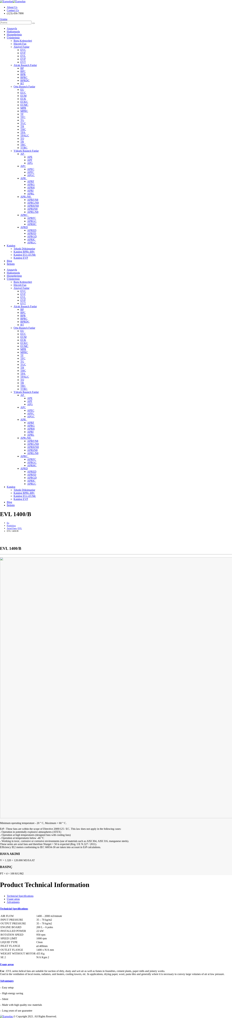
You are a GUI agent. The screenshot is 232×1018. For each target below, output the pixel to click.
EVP (23, 59)
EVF (23, 52)
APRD (24, 227)
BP (22, 68)
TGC (23, 123)
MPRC (24, 111)
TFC (22, 117)
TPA (22, 132)
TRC (23, 144)
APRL (30, 193)
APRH (31, 187)
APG (30, 163)
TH (22, 126)
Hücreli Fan (20, 43)
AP (22, 153)
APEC (30, 169)
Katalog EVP (21, 257)
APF (29, 160)
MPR (23, 108)
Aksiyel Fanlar (21, 46)
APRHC (32, 224)
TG (22, 120)
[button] (3, 19)
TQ (22, 138)
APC (23, 166)
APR (23, 178)
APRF (30, 181)
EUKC (24, 101)
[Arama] (33, 23)
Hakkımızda (13, 31)
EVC (23, 49)
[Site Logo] (12, 1)
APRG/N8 (33, 202)
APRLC (31, 242)
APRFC (31, 218)
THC (23, 129)
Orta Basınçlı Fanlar (24, 86)
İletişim (11, 263)
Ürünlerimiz (13, 37)
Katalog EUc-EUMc (25, 254)
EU (22, 89)
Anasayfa (12, 28)
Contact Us (13, 10)
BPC (23, 71)
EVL (23, 56)
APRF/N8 (32, 199)
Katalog (11, 245)
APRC (24, 215)
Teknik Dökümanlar (24, 248)
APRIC (31, 239)
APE (29, 156)
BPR (23, 74)
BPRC (24, 77)
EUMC (24, 104)
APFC (30, 172)
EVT (23, 62)
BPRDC (25, 80)
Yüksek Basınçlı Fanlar (26, 150)
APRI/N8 (32, 208)
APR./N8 (26, 196)
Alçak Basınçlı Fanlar (25, 65)
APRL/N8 (32, 211)
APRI (30, 190)
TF (22, 114)
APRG (31, 184)
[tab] (20, 895)
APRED (31, 230)
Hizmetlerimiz (14, 34)
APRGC (32, 221)
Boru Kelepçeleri (23, 40)
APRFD (31, 233)
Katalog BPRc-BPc (24, 251)
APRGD (32, 236)
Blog (9, 260)
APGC (31, 175)
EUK (23, 98)
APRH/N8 (33, 205)
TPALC (24, 135)
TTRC (24, 147)
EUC (23, 92)
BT (22, 83)
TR (22, 141)
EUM (23, 95)
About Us (12, 7)
